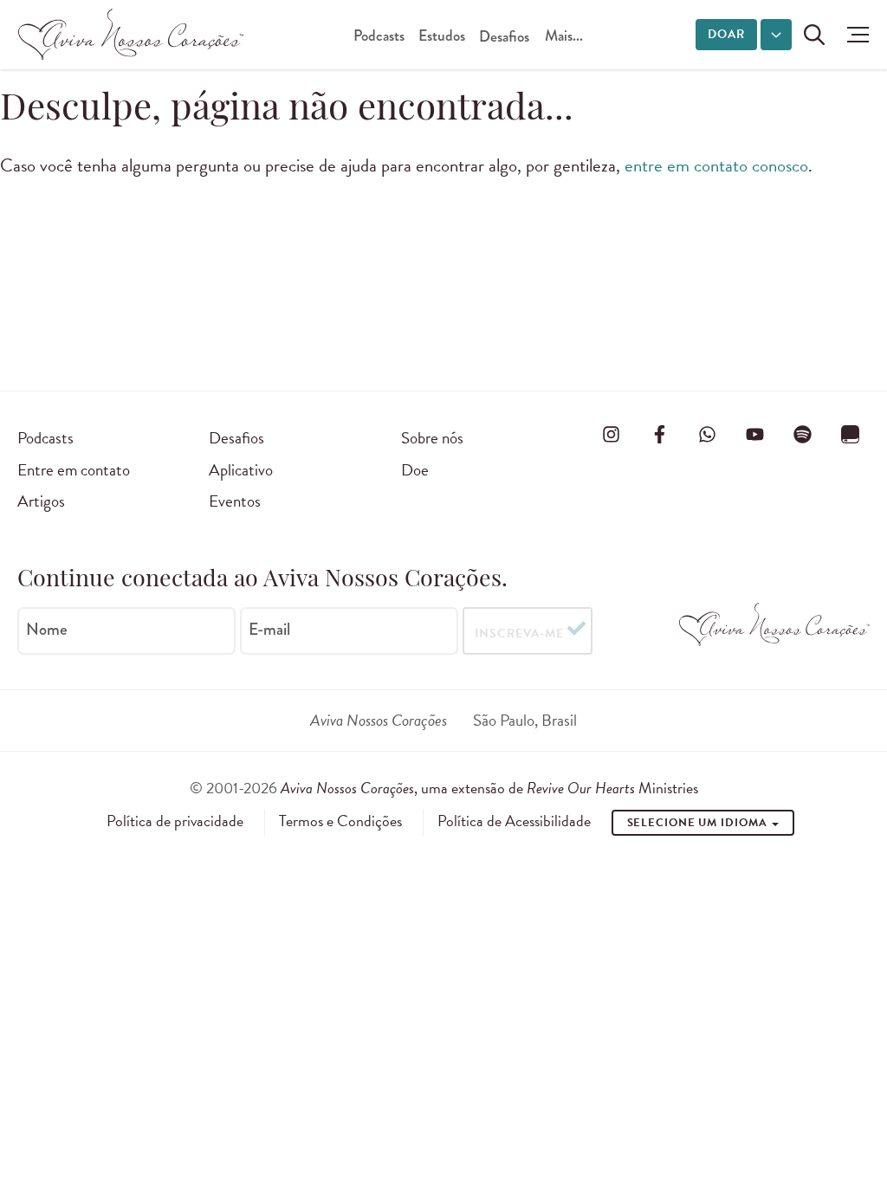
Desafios (504, 37)
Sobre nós (432, 437)
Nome (47, 629)
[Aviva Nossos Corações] (130, 35)
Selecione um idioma (699, 822)
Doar (726, 34)
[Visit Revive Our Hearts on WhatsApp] (707, 435)
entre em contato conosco (716, 165)
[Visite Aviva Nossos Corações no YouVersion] (851, 435)
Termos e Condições (340, 821)
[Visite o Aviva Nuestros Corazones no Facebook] (659, 435)
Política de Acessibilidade (514, 821)
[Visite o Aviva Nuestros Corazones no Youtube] (755, 435)
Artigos (41, 501)
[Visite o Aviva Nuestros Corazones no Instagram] (611, 435)
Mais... (564, 36)
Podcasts (379, 36)
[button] (853, 34)
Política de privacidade (175, 821)
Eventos (235, 501)
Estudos (441, 36)
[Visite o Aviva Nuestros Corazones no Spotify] (803, 435)
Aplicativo (241, 469)
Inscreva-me (519, 633)
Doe (415, 469)
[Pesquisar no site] (814, 34)
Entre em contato (73, 469)
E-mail (269, 629)
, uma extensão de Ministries (489, 787)
